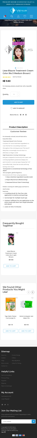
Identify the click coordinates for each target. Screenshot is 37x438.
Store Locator (5, 363)
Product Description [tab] (18, 127)
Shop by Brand (16, 360)
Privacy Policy (5, 378)
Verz (2, 432)
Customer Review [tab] (18, 131)
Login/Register (5, 399)
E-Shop (14, 358)
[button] (15, 67)
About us (3, 355)
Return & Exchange (6, 386)
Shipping (3, 383)
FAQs (2, 360)
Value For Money (16, 363)
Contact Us (4, 366)
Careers (3, 358)
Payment (3, 380)
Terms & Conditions (6, 375)
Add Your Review (17, 76)
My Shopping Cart (6, 396)
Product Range (16, 355)
